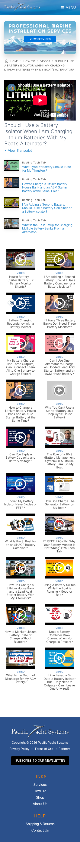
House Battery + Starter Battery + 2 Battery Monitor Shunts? (20, 279)
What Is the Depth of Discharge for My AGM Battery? (20, 677)
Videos (45, 61)
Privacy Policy (19, 749)
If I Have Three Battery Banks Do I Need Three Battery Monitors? (59, 322)
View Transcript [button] (20, 150)
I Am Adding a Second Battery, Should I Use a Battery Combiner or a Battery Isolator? (47, 208)
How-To (29, 61)
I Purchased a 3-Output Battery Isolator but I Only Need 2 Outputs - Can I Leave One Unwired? (60, 680)
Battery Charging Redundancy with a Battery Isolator (20, 322)
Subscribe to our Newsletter (40, 760)
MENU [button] (70, 7)
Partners (64, 749)
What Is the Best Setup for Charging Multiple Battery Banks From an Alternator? (47, 228)
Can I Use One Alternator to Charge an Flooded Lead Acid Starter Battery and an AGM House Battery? (59, 365)
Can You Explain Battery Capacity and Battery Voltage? (20, 456)
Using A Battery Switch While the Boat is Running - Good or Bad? (60, 588)
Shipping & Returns (40, 824)
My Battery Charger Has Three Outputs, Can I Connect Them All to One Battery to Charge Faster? (20, 365)
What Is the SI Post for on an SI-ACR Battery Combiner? (20, 543)
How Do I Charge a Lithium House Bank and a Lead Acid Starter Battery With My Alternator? (20, 590)
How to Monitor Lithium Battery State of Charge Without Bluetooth (20, 634)
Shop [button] (40, 797)
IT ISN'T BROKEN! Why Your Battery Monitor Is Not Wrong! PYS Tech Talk (59, 544)
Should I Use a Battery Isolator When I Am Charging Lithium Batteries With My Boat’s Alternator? (39, 65)
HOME (14, 61)
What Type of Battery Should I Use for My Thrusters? (46, 168)
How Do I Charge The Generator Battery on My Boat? (59, 502)
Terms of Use (44, 749)
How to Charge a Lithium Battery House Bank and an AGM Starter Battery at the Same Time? (44, 187)
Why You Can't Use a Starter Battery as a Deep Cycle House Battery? (59, 410)
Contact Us (40, 830)
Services (40, 784)
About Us (40, 804)
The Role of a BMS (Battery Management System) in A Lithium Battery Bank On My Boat (59, 459)
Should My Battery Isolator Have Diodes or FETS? (20, 502)
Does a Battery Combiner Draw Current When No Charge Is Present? (59, 634)
